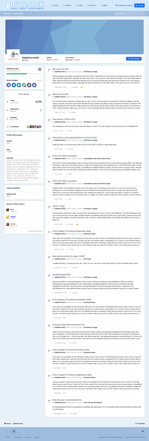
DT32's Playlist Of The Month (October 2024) (71, 350)
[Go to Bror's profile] (7, 209)
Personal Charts (89, 234)
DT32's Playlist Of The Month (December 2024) (72, 231)
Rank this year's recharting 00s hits (67, 400)
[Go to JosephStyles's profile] (33, 126)
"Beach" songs (59, 206)
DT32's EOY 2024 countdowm (65, 156)
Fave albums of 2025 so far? (64, 119)
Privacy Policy (18, 437)
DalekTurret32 (60, 72)
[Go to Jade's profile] (35, 126)
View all (39, 80)
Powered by (135, 437)
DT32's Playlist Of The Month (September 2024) (72, 375)
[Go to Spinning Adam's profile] (39, 126)
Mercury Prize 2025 (61, 69)
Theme (8, 437)
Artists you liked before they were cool (68, 324)
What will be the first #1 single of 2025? (69, 256)
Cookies (36, 437)
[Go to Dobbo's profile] (7, 217)
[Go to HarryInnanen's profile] (30, 126)
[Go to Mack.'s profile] (37, 126)
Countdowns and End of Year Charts (97, 159)
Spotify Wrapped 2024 (62, 274)
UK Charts (87, 259)
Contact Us (28, 437)
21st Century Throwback (93, 402)
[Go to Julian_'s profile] (7, 224)
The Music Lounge (90, 72)
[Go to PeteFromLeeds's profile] (28, 126)
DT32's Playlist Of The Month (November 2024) (72, 299)
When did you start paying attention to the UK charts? (75, 137)
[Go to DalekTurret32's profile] (49, 70)
